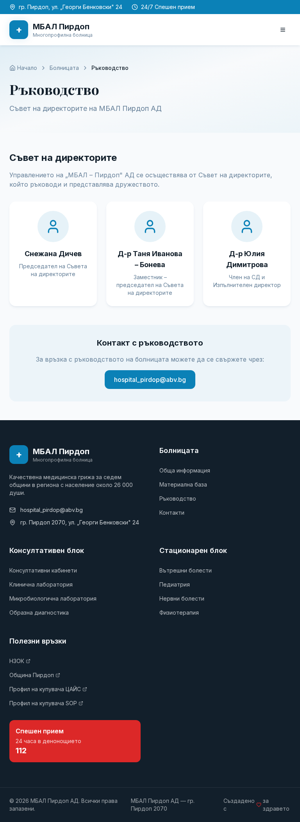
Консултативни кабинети (43, 570)
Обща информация (184, 470)
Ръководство (177, 498)
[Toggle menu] (283, 29)
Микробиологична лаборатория (52, 598)
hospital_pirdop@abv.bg (150, 379)
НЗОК (16, 661)
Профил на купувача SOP (43, 703)
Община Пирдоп (31, 675)
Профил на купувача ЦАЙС (45, 689)
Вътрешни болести (185, 570)
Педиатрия (174, 584)
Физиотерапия (179, 612)
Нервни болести (181, 598)
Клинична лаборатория (41, 584)
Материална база (183, 484)
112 (21, 750)
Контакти (171, 512)
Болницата (64, 67)
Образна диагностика (39, 612)
